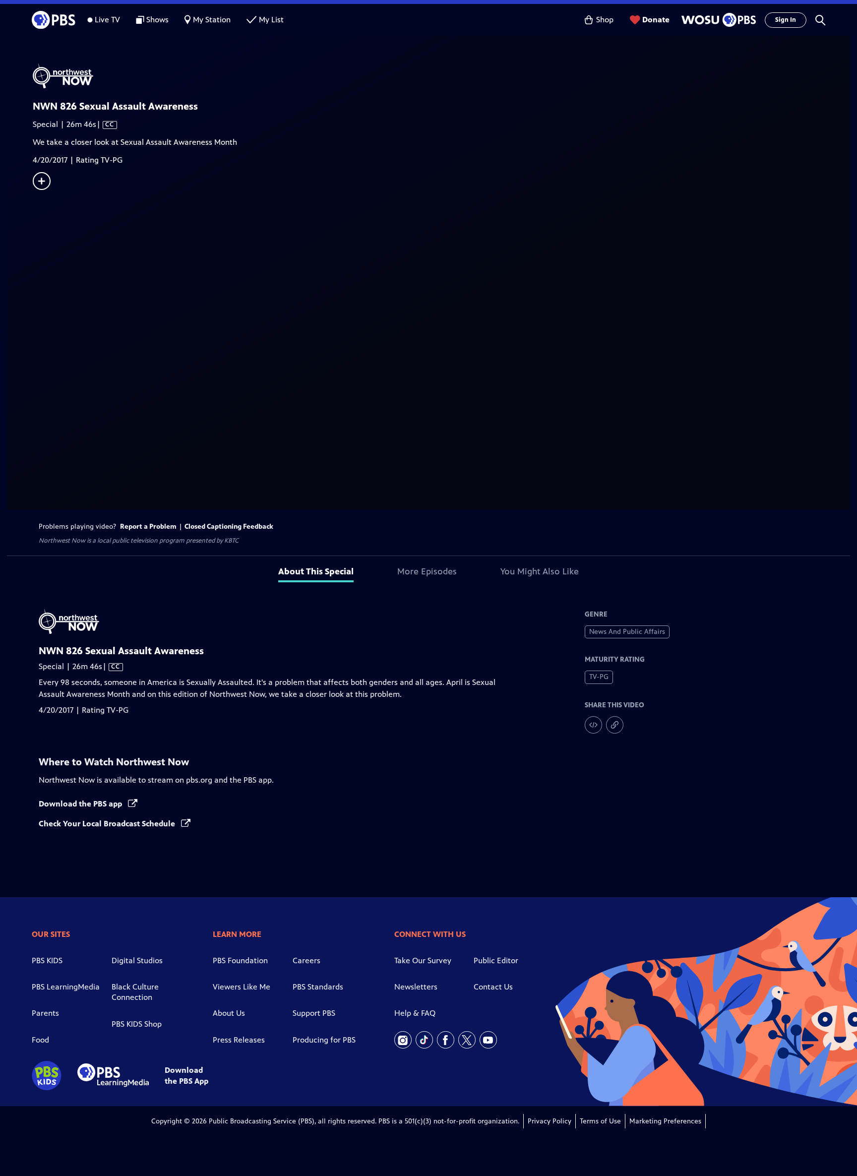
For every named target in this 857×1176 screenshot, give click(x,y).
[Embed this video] (593, 725)
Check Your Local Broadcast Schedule (108, 823)
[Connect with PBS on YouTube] (488, 1040)
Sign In (785, 20)
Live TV (107, 19)
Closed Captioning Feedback (228, 526)
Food (40, 1040)
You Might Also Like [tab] (539, 571)
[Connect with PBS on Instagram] (403, 1040)
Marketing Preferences (665, 1121)
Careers (306, 960)
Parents (45, 1013)
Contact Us (493, 986)
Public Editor (496, 960)
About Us (229, 1013)
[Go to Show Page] (441, 75)
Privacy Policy (549, 1121)
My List (271, 19)
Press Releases (239, 1040)
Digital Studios (137, 960)
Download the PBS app (81, 803)
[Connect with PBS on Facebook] (445, 1040)
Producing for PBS (324, 1040)
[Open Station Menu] (717, 19)
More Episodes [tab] (427, 571)
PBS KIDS (47, 960)
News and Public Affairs (627, 631)
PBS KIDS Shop (137, 1024)
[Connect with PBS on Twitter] (467, 1040)
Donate (656, 19)
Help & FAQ (414, 1013)
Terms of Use (600, 1121)
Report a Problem (148, 526)
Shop (604, 19)
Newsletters (415, 986)
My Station (212, 19)
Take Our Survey (422, 960)
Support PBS (314, 1013)
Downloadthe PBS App (186, 1075)
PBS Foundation (240, 960)
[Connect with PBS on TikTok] (424, 1040)
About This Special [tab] (316, 571)
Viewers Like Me (241, 986)
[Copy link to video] (614, 725)
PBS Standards (318, 986)
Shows (157, 19)
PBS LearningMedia (66, 986)
